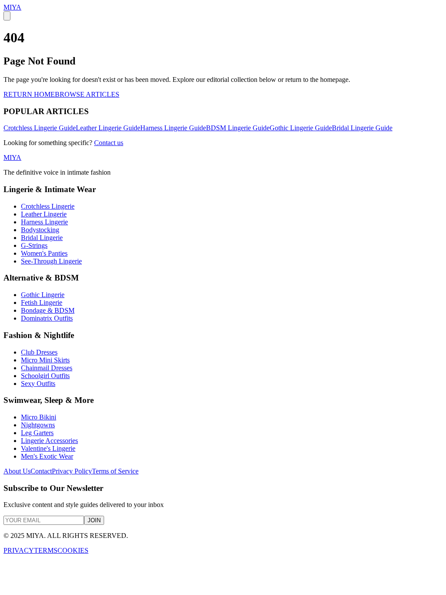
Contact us (108, 142)
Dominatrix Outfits (47, 318)
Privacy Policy (72, 471)
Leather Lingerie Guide (108, 128)
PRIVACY (18, 550)
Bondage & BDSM (47, 310)
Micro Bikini (38, 417)
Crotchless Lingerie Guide (39, 128)
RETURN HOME (29, 94)
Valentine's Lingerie (48, 448)
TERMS (45, 550)
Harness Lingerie (44, 222)
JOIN (94, 520)
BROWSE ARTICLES (87, 94)
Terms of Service (115, 471)
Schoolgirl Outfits (45, 375)
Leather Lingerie (44, 214)
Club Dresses (39, 352)
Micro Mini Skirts (45, 360)
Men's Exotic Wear (47, 456)
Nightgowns (38, 425)
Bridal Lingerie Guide (362, 128)
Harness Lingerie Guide (173, 128)
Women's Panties (44, 253)
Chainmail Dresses (46, 368)
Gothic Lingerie (42, 294)
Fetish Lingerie (41, 302)
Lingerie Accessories (49, 440)
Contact (41, 471)
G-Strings (34, 245)
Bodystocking (40, 229)
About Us (16, 471)
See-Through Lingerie (51, 261)
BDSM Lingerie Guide (238, 128)
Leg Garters (37, 432)
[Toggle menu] (6, 15)
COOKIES (72, 550)
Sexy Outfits (38, 383)
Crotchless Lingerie (47, 206)
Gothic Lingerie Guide (301, 128)
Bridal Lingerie (42, 237)
